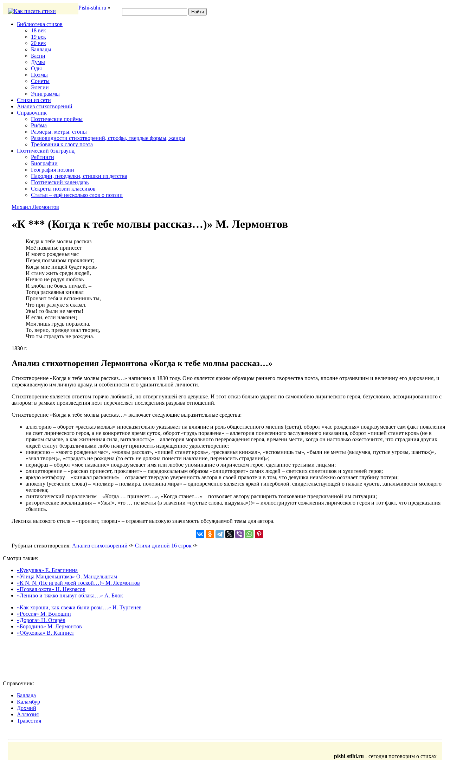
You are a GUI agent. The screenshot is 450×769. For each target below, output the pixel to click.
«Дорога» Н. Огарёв (41, 620)
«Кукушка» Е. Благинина (47, 570)
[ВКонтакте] (200, 534)
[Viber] (239, 534)
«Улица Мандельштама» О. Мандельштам (67, 576)
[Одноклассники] (210, 534)
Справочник (32, 113)
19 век (38, 37)
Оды (36, 68)
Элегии (40, 87)
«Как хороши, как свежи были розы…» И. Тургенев (79, 607)
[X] (229, 534)
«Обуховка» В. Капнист (45, 633)
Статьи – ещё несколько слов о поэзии (77, 195)
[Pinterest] (259, 534)
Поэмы (39, 75)
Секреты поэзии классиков (63, 189)
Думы (38, 62)
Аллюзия (28, 714)
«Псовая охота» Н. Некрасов (51, 589)
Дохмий (26, 708)
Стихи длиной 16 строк (163, 546)
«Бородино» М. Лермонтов (49, 626)
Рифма (39, 125)
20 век (38, 43)
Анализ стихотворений (44, 106)
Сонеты (40, 81)
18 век (38, 30)
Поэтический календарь (60, 182)
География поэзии (52, 170)
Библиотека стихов (40, 24)
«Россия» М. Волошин (44, 614)
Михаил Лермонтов (35, 207)
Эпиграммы (45, 94)
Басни (38, 56)
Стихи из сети (34, 100)
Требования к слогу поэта (62, 144)
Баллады (41, 49)
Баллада (26, 695)
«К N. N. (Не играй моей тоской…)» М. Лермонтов (78, 583)
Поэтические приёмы (57, 119)
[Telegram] (220, 534)
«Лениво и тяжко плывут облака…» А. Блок (70, 595)
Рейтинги (42, 157)
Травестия (29, 721)
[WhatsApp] (249, 534)
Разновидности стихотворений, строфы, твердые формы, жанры (108, 138)
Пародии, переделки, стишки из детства (79, 176)
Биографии (44, 163)
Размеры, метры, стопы (59, 132)
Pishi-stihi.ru (92, 8)
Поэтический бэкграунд (46, 151)
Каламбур (28, 702)
